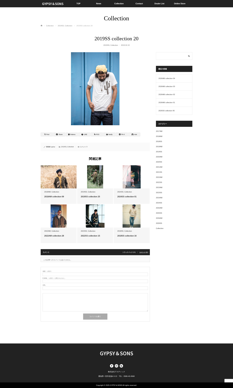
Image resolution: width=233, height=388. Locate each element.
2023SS (84, 231)
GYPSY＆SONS (52, 3)
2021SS (159, 172)
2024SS (120, 192)
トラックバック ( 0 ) (129, 252)
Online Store (179, 4)
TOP (78, 4)
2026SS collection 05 (166, 111)
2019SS (106, 45)
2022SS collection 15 (90, 236)
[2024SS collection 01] (132, 177)
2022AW (47, 231)
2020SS (159, 162)
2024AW (159, 198)
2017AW (159, 131)
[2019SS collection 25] (95, 177)
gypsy (53, 147)
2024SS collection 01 (127, 197)
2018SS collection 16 (127, 236)
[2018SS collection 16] (132, 216)
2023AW (159, 187)
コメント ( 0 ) (143, 252)
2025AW (159, 208)
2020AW (159, 157)
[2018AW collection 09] (59, 177)
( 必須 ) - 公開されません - (54, 278)
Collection (119, 4)
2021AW (159, 167)
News (98, 4)
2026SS (159, 223)
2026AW (159, 218)
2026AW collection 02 (166, 94)
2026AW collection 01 (166, 102)
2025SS (159, 213)
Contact (139, 4)
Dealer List (159, 4)
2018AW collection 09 (54, 197)
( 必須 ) (47, 271)
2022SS (159, 182)
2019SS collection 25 (90, 197)
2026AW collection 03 (166, 86)
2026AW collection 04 (166, 78)
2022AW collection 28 (54, 236)
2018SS (120, 231)
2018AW (47, 192)
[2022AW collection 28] (59, 216)
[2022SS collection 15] (95, 216)
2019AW (159, 147)
